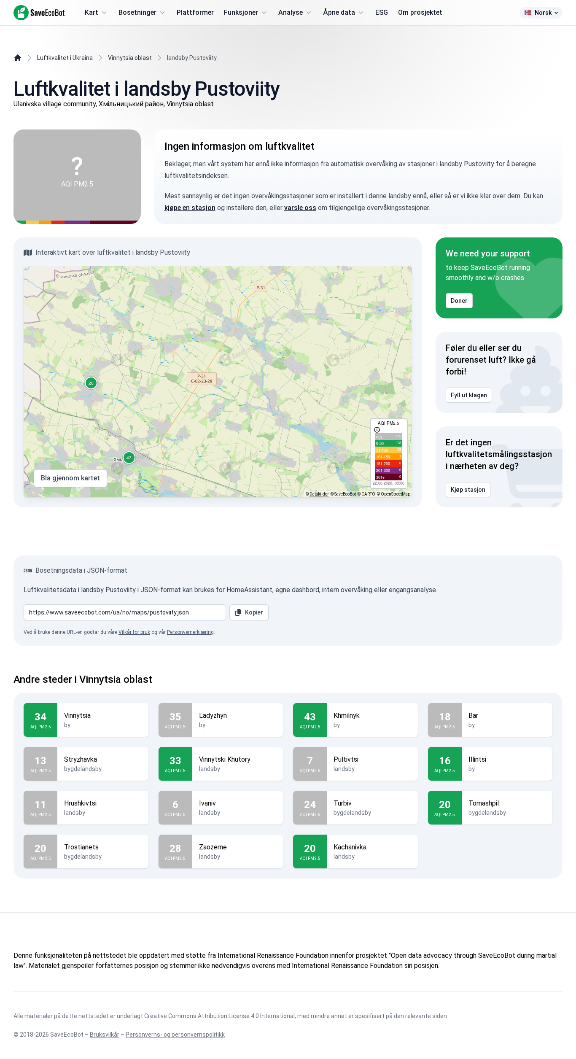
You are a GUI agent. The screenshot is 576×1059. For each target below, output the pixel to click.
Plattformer (195, 12)
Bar (473, 715)
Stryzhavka (80, 759)
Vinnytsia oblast (130, 57)
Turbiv (343, 803)
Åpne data (339, 12)
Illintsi (477, 759)
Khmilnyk (347, 715)
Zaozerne (213, 847)
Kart (91, 12)
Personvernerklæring (190, 632)
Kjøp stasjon (468, 489)
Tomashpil (483, 803)
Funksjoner (241, 12)
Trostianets (81, 847)
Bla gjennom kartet (70, 478)
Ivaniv (207, 803)
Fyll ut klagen (469, 395)
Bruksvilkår (104, 1034)
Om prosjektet (420, 12)
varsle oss (300, 208)
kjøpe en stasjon (189, 208)
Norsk (543, 12)
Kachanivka (350, 847)
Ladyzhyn (213, 715)
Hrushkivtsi (80, 803)
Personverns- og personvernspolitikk (175, 1034)
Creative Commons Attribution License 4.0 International (219, 1016)
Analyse (290, 12)
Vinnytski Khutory (224, 759)
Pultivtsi (346, 759)
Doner (459, 300)
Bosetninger (137, 12)
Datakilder (319, 494)
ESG (381, 12)
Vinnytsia (77, 715)
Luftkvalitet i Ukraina (65, 57)
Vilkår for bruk (134, 632)
